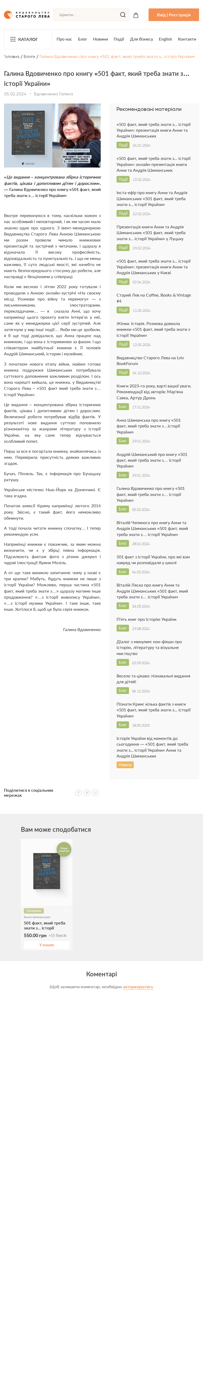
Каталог (28, 39)
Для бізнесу (141, 38)
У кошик (46, 945)
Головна (11, 56)
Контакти (187, 38)
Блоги (29, 56)
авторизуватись (138, 986)
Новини (100, 38)
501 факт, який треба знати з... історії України (44, 925)
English (165, 38)
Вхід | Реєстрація (174, 14)
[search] (123, 15)
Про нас (64, 38)
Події (119, 38)
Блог (82, 38)
